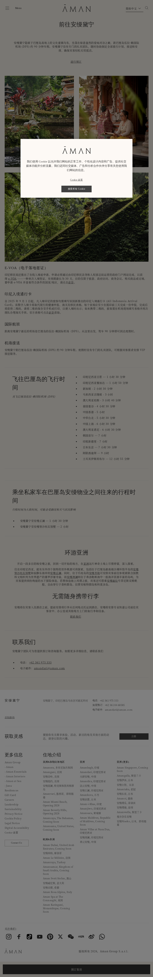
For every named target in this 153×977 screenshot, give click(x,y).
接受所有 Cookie (76, 189)
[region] (76, 168)
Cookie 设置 (76, 180)
